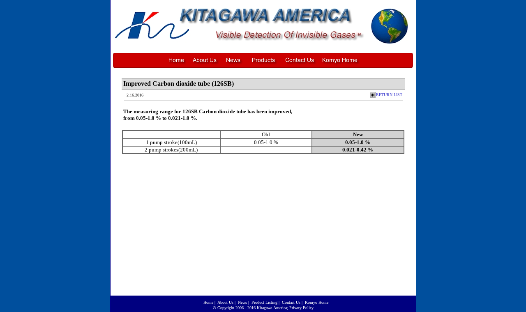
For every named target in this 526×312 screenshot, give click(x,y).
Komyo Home (316, 302)
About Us (225, 302)
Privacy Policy (301, 307)
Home (208, 302)
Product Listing (264, 302)
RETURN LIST (389, 94)
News (242, 302)
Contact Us (291, 302)
